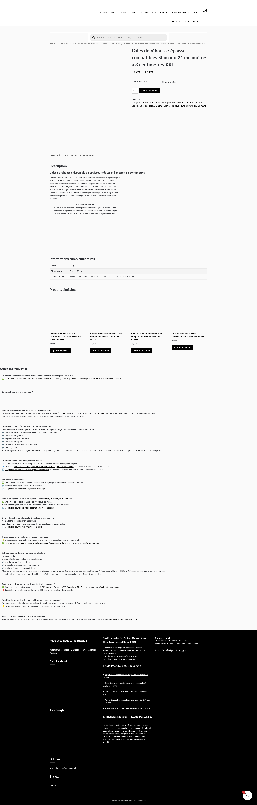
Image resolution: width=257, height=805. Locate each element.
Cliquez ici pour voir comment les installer (23, 527)
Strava (83, 650)
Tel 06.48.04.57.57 (180, 21)
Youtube (53, 653)
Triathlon (54, 499)
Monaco (135, 638)
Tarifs (113, 12)
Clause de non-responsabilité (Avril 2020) (119, 642)
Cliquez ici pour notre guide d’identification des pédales (29, 508)
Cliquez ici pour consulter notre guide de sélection (27, 470)
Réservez (123, 12)
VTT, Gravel (64, 413)
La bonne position (148, 12)
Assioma (118, 587)
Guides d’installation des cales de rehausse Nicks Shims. (127, 708)
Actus (195, 21)
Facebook (64, 650)
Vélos (133, 12)
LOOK (42, 587)
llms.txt (53, 786)
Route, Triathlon (100, 413)
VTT (61, 499)
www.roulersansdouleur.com (133, 651)
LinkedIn (75, 650)
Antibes (127, 638)
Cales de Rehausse (180, 12)
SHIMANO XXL (140, 81)
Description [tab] (56, 155)
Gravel (67, 499)
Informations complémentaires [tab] (79, 155)
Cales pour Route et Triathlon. (183, 106)
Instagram (54, 650)
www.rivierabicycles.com (129, 659)
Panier (195, 12)
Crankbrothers (105, 587)
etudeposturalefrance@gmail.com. (122, 619)
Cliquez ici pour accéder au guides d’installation (25, 489)
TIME (79, 587)
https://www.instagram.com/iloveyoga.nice (120, 656)
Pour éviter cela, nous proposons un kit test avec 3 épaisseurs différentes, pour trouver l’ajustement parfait (52, 543)
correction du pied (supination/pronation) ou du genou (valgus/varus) (44, 467)
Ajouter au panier (149, 91)
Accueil (103, 12)
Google (91, 650)
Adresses (164, 12)
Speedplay (71, 587)
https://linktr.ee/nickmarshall (63, 768)
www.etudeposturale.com (132, 648)
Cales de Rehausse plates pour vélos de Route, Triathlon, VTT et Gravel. (89, 44)
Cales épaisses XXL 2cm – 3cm (153, 106)
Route (46, 499)
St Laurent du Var (115, 638)
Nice (105, 638)
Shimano (126, 44)
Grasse (143, 638)
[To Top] (250, 799)
